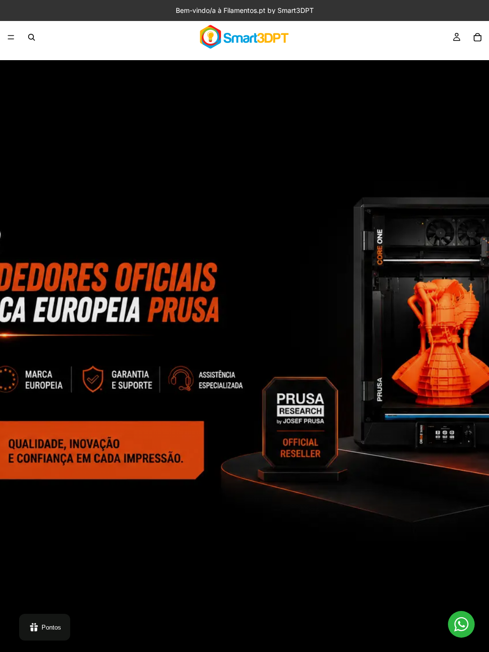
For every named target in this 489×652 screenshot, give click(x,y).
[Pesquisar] (31, 37)
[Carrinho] (477, 37)
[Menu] (11, 37)
